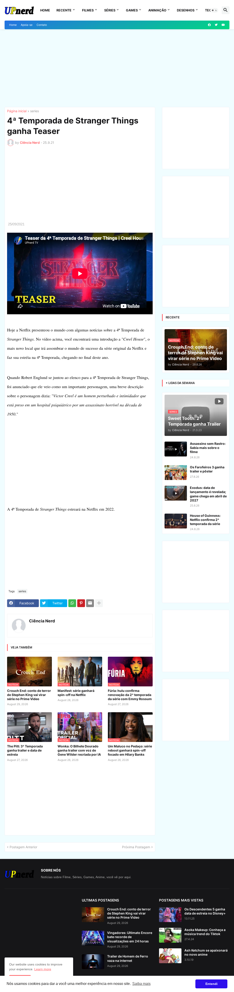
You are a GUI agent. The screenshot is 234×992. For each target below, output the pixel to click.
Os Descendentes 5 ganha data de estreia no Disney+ (205, 911)
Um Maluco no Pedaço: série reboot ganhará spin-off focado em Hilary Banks (130, 750)
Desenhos (185, 10)
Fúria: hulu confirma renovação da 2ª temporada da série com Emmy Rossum (130, 695)
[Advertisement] (117, 68)
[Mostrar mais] (99, 603)
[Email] (90, 603)
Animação (157, 10)
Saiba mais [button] (141, 984)
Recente (64, 10)
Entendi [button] (211, 984)
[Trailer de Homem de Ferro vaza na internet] (93, 961)
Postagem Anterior (23, 847)
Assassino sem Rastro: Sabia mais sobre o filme (208, 448)
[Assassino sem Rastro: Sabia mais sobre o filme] (176, 449)
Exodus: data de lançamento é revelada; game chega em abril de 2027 (208, 494)
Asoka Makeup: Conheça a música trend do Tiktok (205, 932)
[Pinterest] (81, 603)
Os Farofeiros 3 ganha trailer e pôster (207, 469)
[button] (214, 10)
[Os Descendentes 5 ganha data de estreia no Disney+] (170, 914)
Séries (109, 10)
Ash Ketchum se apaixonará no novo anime (206, 952)
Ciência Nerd (42, 621)
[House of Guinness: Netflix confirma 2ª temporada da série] (176, 521)
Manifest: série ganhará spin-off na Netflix (76, 693)
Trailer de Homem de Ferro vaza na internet (127, 958)
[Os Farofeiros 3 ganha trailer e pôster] (176, 472)
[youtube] (223, 25)
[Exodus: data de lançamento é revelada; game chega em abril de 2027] (176, 493)
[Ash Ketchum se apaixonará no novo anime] (170, 955)
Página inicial (17, 111)
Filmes (88, 10)
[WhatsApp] (72, 603)
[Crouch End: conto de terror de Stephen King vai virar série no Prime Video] (93, 914)
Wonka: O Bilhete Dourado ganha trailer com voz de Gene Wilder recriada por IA (79, 750)
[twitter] (216, 25)
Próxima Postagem (136, 847)
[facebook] (209, 25)
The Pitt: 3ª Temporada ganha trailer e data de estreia (25, 750)
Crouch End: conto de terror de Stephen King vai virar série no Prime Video (29, 695)
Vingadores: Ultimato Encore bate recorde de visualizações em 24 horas (129, 937)
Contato (42, 25)
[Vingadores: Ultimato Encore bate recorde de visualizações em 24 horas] (93, 938)
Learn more (42, 969)
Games (132, 10)
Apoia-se (26, 25)
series (34, 111)
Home (45, 10)
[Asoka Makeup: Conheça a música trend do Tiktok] (170, 935)
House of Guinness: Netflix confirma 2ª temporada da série (205, 520)
